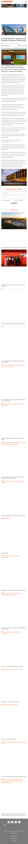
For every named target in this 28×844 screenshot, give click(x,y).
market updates (19, 200)
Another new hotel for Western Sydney (10, 702)
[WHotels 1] (14, 7)
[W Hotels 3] (14, 34)
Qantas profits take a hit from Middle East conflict (13, 515)
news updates (6, 200)
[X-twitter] (16, 822)
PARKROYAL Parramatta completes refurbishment (13, 590)
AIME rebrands (4, 553)
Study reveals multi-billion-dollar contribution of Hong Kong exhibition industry (12, 477)
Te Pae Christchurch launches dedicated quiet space (13, 776)
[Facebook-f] (12, 822)
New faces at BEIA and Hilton (8, 739)
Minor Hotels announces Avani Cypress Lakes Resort (14, 247)
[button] (23, 2)
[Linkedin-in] (9, 822)
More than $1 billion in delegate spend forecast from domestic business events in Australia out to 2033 (13, 814)
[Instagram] (19, 822)
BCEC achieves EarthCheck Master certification (12, 666)
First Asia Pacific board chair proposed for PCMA (13, 323)
